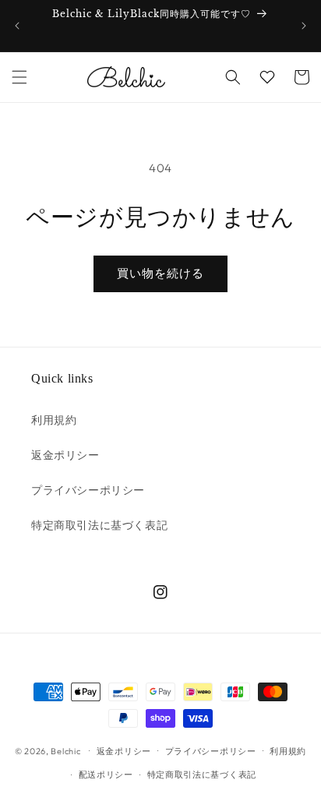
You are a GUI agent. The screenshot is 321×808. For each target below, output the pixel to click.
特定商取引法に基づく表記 (99, 525)
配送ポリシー (106, 774)
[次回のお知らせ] (304, 26)
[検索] (233, 77)
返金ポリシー (65, 455)
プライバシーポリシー (88, 490)
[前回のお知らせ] (17, 26)
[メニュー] (19, 77)
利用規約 (53, 420)
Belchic (65, 750)
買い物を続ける (160, 273)
